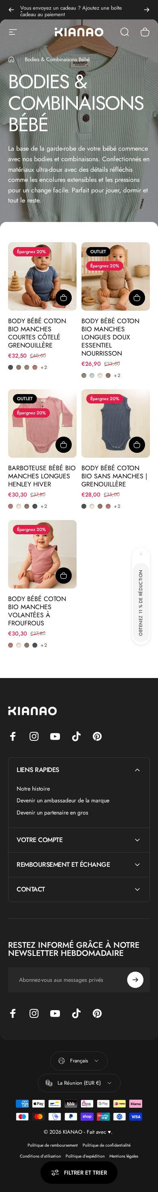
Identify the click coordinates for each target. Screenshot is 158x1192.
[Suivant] (147, 9)
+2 (44, 367)
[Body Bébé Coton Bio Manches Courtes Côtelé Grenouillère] (42, 276)
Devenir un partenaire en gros (52, 813)
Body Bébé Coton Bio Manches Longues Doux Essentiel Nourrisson (110, 337)
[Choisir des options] (64, 298)
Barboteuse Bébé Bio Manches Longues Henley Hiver (42, 476)
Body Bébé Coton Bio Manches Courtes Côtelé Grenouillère (37, 333)
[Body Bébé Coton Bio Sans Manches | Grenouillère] (115, 423)
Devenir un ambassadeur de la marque (63, 800)
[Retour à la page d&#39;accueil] (11, 59)
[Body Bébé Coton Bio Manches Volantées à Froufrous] (42, 554)
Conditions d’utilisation (40, 1156)
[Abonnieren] (135, 980)
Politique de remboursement (53, 1145)
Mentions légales (123, 1156)
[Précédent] (11, 9)
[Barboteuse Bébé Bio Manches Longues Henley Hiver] (42, 423)
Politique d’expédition (85, 1156)
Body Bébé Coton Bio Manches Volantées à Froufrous (37, 611)
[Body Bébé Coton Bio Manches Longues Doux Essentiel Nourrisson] (115, 276)
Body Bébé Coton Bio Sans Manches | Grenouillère (114, 476)
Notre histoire (33, 789)
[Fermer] (141, 554)
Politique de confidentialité (106, 1145)
